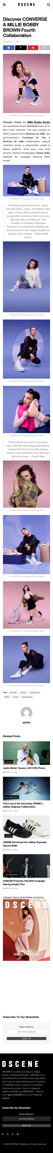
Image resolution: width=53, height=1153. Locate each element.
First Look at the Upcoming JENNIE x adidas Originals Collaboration (23, 805)
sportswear (27, 696)
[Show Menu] (4, 4)
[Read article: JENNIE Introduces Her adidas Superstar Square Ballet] (26, 827)
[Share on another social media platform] (44, 47)
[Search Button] (48, 4)
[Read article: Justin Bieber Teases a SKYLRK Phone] (26, 753)
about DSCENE (15, 1094)
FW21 (7, 696)
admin (26, 722)
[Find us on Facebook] (3, 1134)
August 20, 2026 (11, 888)
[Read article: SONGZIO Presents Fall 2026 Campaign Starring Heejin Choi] (26, 866)
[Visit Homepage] (26, 4)
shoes (16, 696)
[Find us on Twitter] (7, 1134)
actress (13, 692)
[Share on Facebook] (8, 47)
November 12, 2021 (11, 41)
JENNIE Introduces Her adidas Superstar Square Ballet (25, 843)
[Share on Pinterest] (33, 47)
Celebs (8, 761)
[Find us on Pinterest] (18, 1134)
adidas (8, 836)
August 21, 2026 (11, 772)
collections (35, 692)
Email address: (26, 1026)
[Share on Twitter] (21, 47)
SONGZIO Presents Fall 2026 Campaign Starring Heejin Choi (24, 882)
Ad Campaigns (11, 797)
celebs (23, 692)
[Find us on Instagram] (13, 1134)
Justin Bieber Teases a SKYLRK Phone (24, 768)
